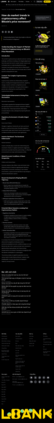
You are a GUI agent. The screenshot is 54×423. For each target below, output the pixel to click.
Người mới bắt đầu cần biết (38, 161)
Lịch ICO (17, 352)
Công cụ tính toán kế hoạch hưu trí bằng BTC (20, 362)
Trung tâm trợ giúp (47, 342)
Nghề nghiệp (4, 338)
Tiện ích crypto (46, 354)
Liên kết (31, 338)
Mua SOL (3, 391)
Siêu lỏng (44, 167)
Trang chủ (4, 9)
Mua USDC (4, 389)
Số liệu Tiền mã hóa (49, 164)
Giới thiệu (31, 336)
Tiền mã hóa (38, 167)
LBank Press (4, 353)
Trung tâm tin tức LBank (5, 357)
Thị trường (21, 1)
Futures (29, 1)
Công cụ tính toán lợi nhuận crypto (20, 366)
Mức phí (45, 349)
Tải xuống (45, 336)
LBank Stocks (18, 348)
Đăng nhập (39, 1)
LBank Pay (17, 371)
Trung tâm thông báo (47, 339)
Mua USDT (4, 387)
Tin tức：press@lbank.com (18, 384)
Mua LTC (3, 401)
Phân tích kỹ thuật (44, 161)
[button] (31, 1)
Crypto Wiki (18, 369)
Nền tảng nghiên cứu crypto (20, 356)
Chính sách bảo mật (6, 343)
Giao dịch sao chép (19, 345)
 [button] (34, 1)
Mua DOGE (4, 399)
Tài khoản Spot (18, 338)
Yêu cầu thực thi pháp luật (46, 352)
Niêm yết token (32, 341)
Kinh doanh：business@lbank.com (19, 379)
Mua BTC (3, 382)
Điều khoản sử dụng (6, 341)
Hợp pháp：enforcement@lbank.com (17, 382)
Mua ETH (3, 384)
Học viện (17, 350)
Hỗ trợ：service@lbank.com (18, 376)
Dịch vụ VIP (31, 345)
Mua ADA (3, 396)
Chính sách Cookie (5, 345)
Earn (16, 343)
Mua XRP (3, 394)
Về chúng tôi (4, 336)
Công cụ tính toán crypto (5, 377)
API (44, 346)
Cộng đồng (4, 348)
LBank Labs (31, 343)
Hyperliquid (49, 167)
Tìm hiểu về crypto (11, 9)
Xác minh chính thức (47, 344)
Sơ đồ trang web (5, 359)
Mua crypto (14, 1)
